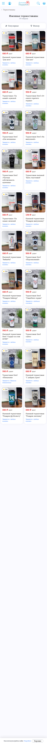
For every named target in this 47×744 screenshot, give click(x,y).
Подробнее (27, 741)
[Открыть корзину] (44, 3)
